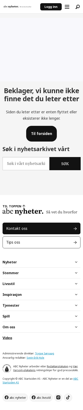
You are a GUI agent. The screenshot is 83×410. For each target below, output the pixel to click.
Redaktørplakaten (57, 366)
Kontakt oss (16, 228)
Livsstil (9, 283)
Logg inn (50, 7)
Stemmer (11, 273)
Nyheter (10, 262)
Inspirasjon (12, 294)
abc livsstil (44, 398)
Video (7, 338)
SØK (65, 163)
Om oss (9, 327)
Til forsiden (41, 133)
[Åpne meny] (67, 7)
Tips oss (13, 242)
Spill (6, 316)
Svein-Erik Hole (35, 357)
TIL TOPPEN (12, 206)
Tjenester (11, 305)
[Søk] (77, 7)
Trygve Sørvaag (44, 353)
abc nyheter (18, 398)
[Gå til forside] (20, 7)
